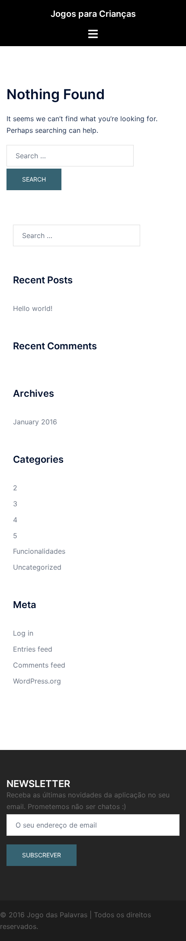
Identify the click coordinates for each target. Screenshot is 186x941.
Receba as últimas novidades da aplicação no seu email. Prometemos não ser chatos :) (88, 800)
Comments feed (39, 665)
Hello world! (32, 308)
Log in (23, 633)
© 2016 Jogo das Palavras (43, 914)
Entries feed (32, 649)
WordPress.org (37, 681)
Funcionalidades (39, 551)
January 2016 (35, 421)
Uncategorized (37, 567)
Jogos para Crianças (93, 14)
